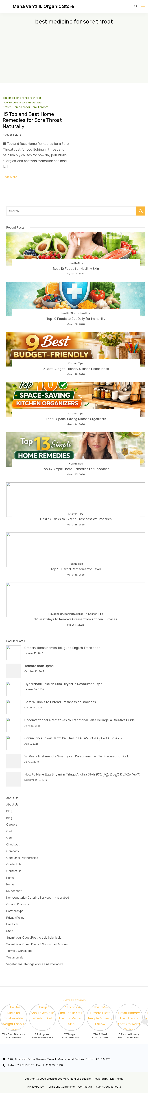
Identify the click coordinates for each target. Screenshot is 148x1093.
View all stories (74, 1000)
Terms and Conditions (61, 1086)
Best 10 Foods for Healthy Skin (76, 269)
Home (10, 878)
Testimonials (14, 957)
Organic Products (17, 904)
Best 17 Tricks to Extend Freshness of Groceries (76, 519)
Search (140, 211)
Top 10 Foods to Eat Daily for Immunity (75, 319)
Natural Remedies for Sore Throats (25, 107)
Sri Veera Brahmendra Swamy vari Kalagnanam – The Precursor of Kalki (77, 756)
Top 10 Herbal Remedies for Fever (76, 569)
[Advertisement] (74, 55)
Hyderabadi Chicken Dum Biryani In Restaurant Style (63, 684)
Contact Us (13, 864)
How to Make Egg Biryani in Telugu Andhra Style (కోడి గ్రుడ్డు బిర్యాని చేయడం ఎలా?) (82, 774)
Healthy (85, 313)
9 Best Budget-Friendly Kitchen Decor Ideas (76, 369)
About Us (12, 798)
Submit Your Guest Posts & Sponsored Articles (37, 944)
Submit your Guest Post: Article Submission (34, 937)
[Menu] (143, 6)
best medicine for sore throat (22, 97)
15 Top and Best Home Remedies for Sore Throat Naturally (32, 120)
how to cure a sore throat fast (23, 102)
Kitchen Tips (75, 363)
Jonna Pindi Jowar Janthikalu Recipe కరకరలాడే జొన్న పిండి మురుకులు (73, 738)
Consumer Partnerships (22, 858)
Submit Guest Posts (108, 1086)
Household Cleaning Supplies (66, 613)
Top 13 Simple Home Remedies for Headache (75, 469)
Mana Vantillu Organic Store (43, 6)
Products (12, 924)
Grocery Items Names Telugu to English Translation (62, 648)
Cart (9, 831)
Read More (10, 177)
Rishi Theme (116, 1078)
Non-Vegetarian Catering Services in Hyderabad (37, 898)
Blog (9, 811)
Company (12, 851)
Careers (12, 824)
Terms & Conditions (19, 951)
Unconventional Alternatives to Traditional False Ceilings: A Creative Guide (79, 720)
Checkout (12, 844)
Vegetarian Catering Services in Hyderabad (34, 964)
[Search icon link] (135, 6)
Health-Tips (76, 263)
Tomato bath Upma (39, 666)
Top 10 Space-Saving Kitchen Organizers (76, 419)
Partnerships (14, 911)
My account (14, 891)
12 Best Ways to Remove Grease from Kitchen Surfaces (75, 619)
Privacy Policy (15, 918)
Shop (9, 931)
